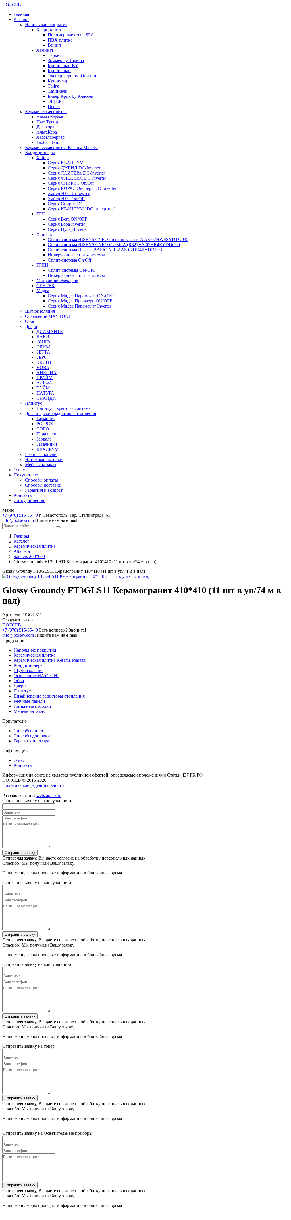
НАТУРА (45, 393)
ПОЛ (11, 4)
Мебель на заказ (40, 464)
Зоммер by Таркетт (66, 60)
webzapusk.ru (48, 795)
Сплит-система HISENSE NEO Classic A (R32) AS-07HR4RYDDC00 (114, 244)
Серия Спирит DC (66, 203)
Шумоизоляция (40, 311)
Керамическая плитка (46, 111)
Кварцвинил (48, 29)
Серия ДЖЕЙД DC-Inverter (74, 167)
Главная (21, 14)
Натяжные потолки (44, 459)
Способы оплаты (41, 480)
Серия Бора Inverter (66, 224)
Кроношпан (59, 70)
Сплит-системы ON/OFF (72, 270)
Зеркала (43, 439)
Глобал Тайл (48, 142)
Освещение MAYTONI (47, 316)
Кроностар (58, 80)
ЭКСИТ (44, 362)
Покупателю (26, 474)
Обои (30, 321)
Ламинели (58, 91)
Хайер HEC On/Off (66, 198)
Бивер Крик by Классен (70, 96)
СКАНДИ (46, 398)
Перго (54, 106)
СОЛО (42, 428)
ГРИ (40, 213)
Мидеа (42, 290)
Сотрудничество (29, 500)
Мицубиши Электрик (57, 280)
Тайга (53, 86)
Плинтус (33, 403)
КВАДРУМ (47, 449)
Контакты (23, 495)
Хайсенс (44, 234)
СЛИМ (43, 347)
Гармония (45, 418)
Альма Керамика (52, 116)
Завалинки (46, 444)
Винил (54, 45)
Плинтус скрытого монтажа (63, 408)
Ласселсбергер (50, 137)
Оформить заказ (17, 619)
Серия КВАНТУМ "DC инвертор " (82, 208)
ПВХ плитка (60, 40)
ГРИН (42, 265)
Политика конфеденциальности (33, 785)
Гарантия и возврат (44, 490)
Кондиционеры (40, 152)
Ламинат (44, 50)
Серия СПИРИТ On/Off (71, 183)
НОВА (42, 367)
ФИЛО (43, 341)
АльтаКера (46, 132)
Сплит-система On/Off (69, 260)
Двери (31, 326)
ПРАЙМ (44, 377)
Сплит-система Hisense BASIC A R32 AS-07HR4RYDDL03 (105, 249)
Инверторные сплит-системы (76, 254)
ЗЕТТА (43, 352)
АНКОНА (46, 372)
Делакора (45, 127)
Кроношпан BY (63, 65)
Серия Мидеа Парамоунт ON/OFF (81, 295)
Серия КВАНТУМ (66, 162)
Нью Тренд (47, 121)
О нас (19, 469)
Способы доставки (43, 485)
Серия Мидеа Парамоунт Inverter (79, 306)
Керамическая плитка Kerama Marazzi (61, 147)
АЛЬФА (44, 382)
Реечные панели (41, 454)
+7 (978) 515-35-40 (20, 515)
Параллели (46, 433)
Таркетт (55, 55)
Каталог (21, 19)
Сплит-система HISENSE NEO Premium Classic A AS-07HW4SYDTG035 (118, 239)
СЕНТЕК (45, 285)
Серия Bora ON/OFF (67, 219)
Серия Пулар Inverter (68, 229)
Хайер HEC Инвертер (69, 193)
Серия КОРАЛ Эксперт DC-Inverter (82, 188)
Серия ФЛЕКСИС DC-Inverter (77, 178)
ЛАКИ (42, 336)
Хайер (42, 157)
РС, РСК (44, 423)
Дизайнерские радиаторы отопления (60, 413)
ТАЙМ (43, 387)
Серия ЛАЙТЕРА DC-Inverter (76, 173)
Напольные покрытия (46, 24)
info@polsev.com (18, 520)
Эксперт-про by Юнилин (72, 75)
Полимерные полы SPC (71, 34)
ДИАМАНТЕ (49, 331)
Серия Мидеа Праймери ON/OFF (80, 300)
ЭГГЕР (54, 101)
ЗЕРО (41, 357)
